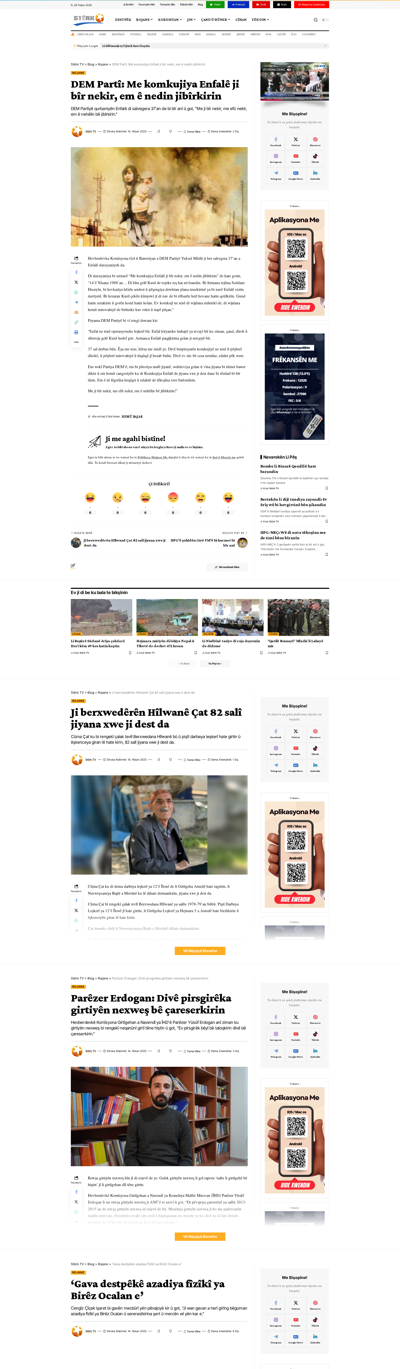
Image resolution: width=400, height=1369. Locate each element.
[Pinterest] (315, 142)
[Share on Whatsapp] (76, 292)
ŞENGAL (211, 34)
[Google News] (295, 175)
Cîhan (76, 634)
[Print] (76, 332)
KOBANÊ (184, 34)
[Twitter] (295, 142)
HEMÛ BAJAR (85, 34)
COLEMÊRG (309, 34)
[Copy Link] (76, 322)
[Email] (76, 312)
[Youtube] (295, 158)
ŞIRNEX (240, 34)
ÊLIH (293, 34)
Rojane (78, 72)
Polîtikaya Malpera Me (153, 457)
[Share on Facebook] (76, 272)
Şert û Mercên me (224, 457)
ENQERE (152, 34)
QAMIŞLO (167, 34)
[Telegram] (276, 175)
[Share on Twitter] (76, 282)
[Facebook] (276, 142)
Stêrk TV (90, 131)
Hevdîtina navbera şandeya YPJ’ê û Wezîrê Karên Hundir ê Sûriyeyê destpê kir (159, 46)
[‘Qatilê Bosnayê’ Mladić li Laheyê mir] (298, 617)
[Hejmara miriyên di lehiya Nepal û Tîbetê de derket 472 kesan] (167, 617)
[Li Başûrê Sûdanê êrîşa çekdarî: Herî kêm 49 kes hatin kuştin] (101, 617)
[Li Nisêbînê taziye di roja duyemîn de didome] (233, 617)
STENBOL (135, 34)
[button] (325, 45)
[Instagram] (276, 158)
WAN (197, 34)
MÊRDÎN (255, 34)
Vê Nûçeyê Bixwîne (200, 951)
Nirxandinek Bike (229, 567)
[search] (316, 19)
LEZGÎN (281, 34)
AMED (102, 34)
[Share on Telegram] (76, 302)
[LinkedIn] (315, 175)
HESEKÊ (226, 34)
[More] (76, 342)
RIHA (268, 34)
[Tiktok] (315, 158)
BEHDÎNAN (118, 34)
